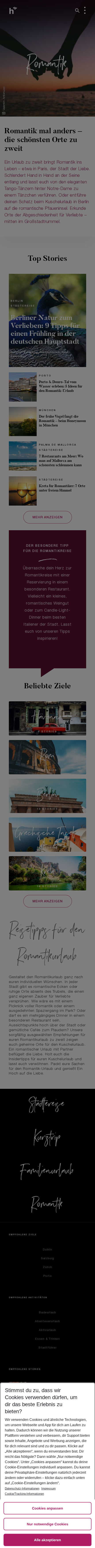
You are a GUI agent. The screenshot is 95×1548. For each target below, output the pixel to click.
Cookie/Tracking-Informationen (24, 1493)
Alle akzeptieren (47, 1540)
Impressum (48, 1488)
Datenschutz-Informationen (22, 1488)
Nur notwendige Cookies (47, 1524)
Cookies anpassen (47, 1508)
